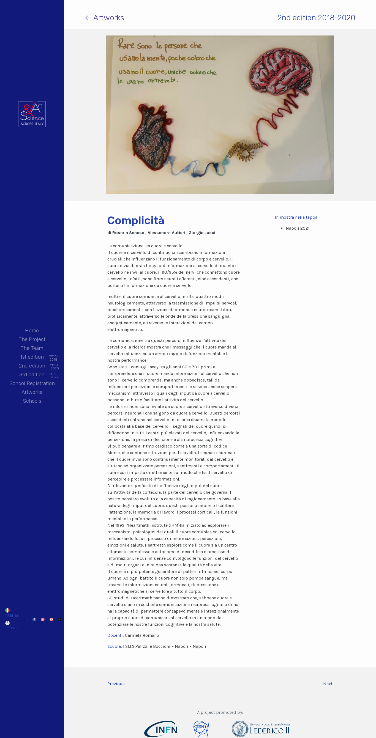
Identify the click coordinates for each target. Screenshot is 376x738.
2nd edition (32, 366)
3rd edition (32, 375)
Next (328, 683)
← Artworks (104, 17)
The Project (32, 339)
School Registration (32, 383)
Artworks (31, 392)
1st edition (32, 357)
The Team (32, 348)
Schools (32, 401)
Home (32, 330)
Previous (116, 683)
